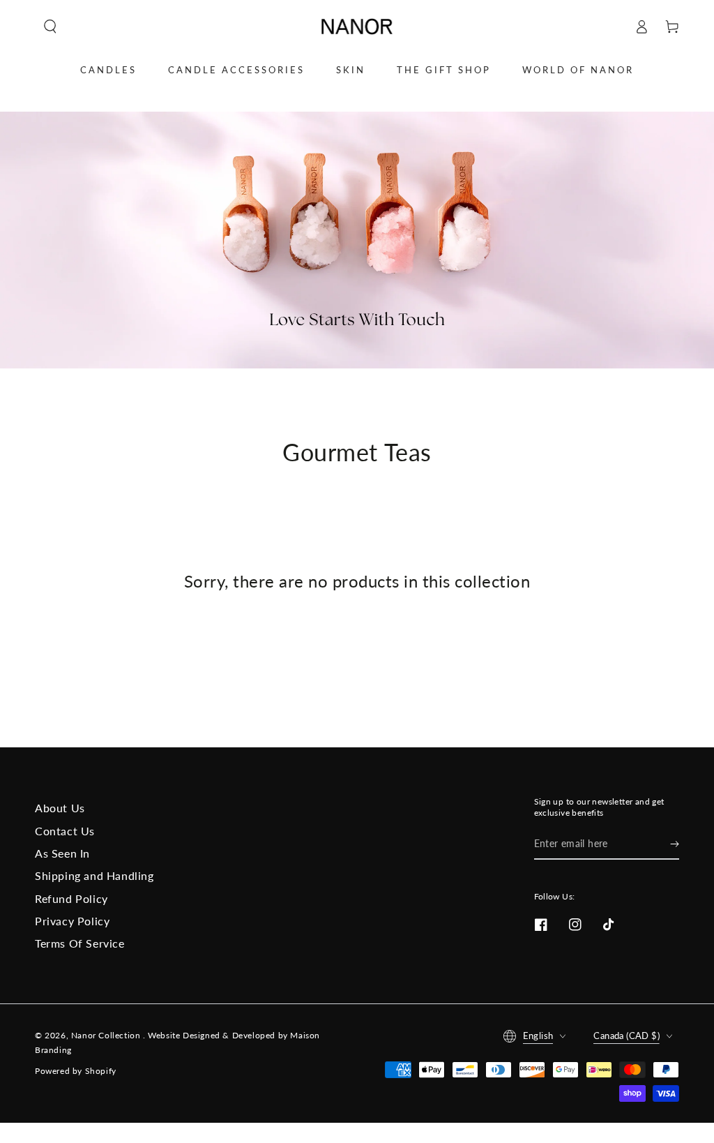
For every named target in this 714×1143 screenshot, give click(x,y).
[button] (50, 26)
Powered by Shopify (75, 1071)
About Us (60, 807)
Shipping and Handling (94, 875)
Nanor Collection (107, 1035)
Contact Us (65, 830)
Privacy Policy (72, 920)
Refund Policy (71, 898)
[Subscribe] (674, 843)
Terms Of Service (80, 943)
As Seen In (62, 853)
